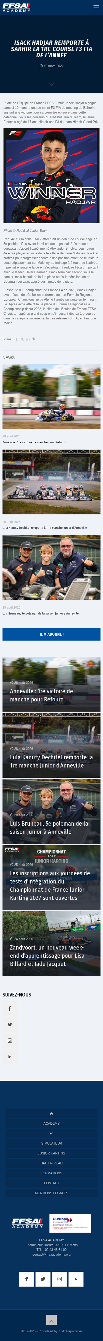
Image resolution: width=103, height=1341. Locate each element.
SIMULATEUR (51, 1143)
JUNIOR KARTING (51, 1153)
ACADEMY (52, 1123)
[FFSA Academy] (15, 7)
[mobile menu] (96, 7)
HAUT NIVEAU (51, 1163)
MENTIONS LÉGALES (51, 1193)
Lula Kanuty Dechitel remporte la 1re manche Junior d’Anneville (44, 528)
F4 (52, 1133)
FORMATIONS (51, 1173)
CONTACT (51, 1183)
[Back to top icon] (51, 1320)
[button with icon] (9, 1008)
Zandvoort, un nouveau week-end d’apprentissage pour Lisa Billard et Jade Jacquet (47, 955)
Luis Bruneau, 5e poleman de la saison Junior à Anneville (40, 613)
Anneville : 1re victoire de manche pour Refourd (34, 442)
